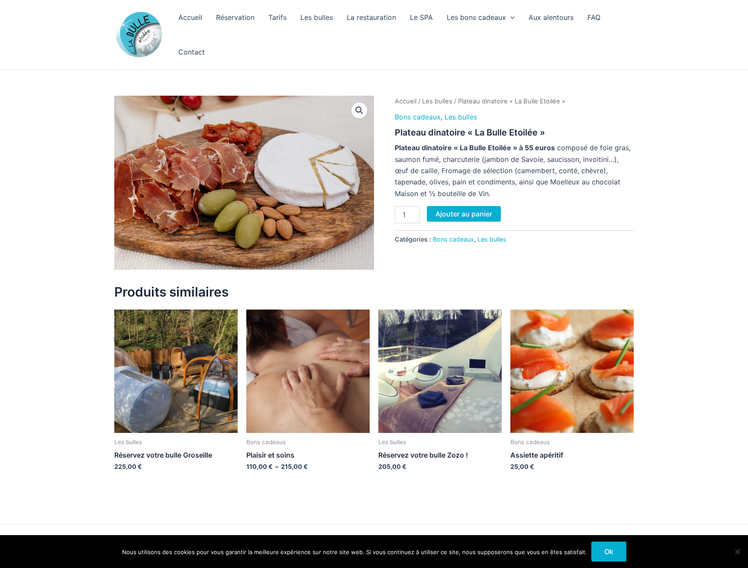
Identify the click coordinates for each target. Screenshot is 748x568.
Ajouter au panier (463, 214)
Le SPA (421, 17)
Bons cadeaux (418, 117)
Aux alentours (551, 17)
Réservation (235, 17)
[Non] (737, 551)
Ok (608, 551)
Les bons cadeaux (476, 17)
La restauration (371, 17)
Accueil (190, 17)
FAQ (593, 17)
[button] (359, 110)
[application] (510, 17)
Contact (191, 52)
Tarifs (277, 17)
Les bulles (316, 17)
